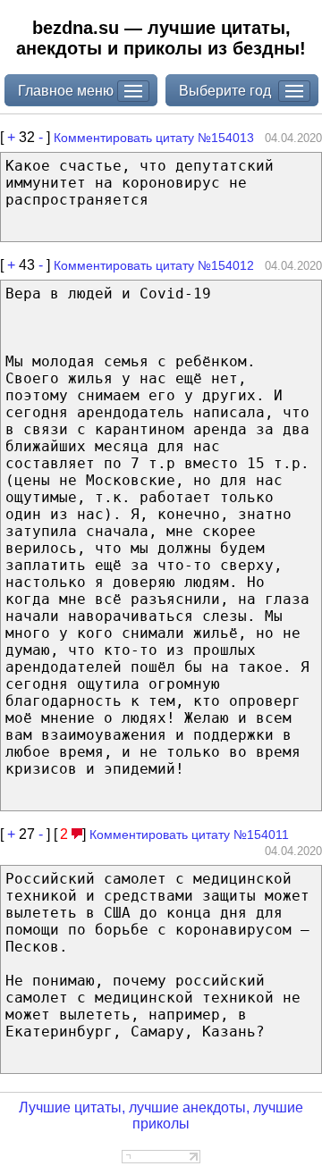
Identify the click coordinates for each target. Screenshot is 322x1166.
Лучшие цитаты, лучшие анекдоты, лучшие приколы (161, 1115)
